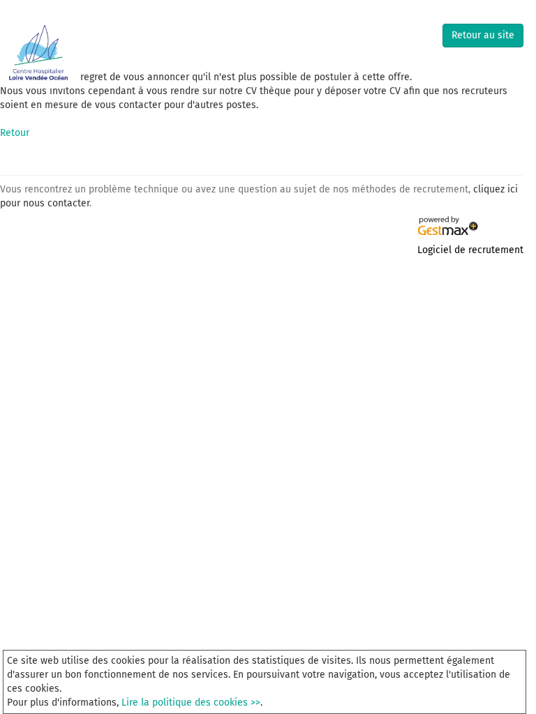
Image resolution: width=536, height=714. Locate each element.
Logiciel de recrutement (470, 250)
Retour (14, 133)
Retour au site (483, 35)
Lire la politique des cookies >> (190, 702)
